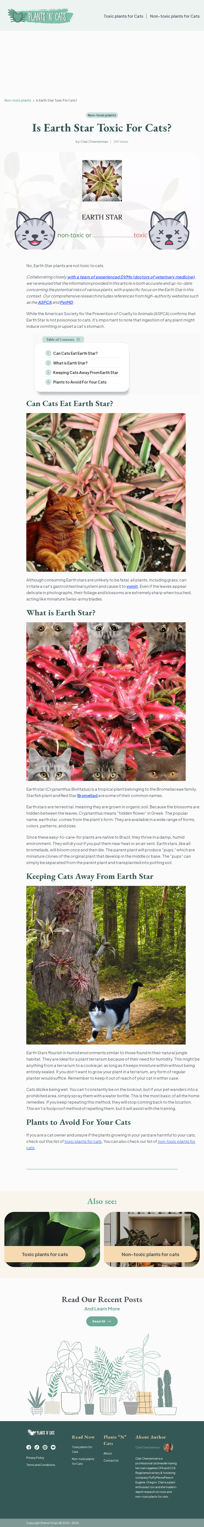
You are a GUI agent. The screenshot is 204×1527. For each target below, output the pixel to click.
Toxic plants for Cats (123, 15)
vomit (132, 586)
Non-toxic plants (17, 100)
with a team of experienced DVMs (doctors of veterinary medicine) (131, 276)
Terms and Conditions (40, 1465)
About (108, 1453)
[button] (63, 339)
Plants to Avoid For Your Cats (80, 382)
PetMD (66, 302)
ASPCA (45, 302)
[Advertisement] (102, 64)
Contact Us (111, 1460)
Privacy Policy (35, 1457)
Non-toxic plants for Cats (175, 15)
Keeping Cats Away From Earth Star (85, 372)
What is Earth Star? (70, 363)
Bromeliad (87, 795)
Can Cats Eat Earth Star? (75, 353)
